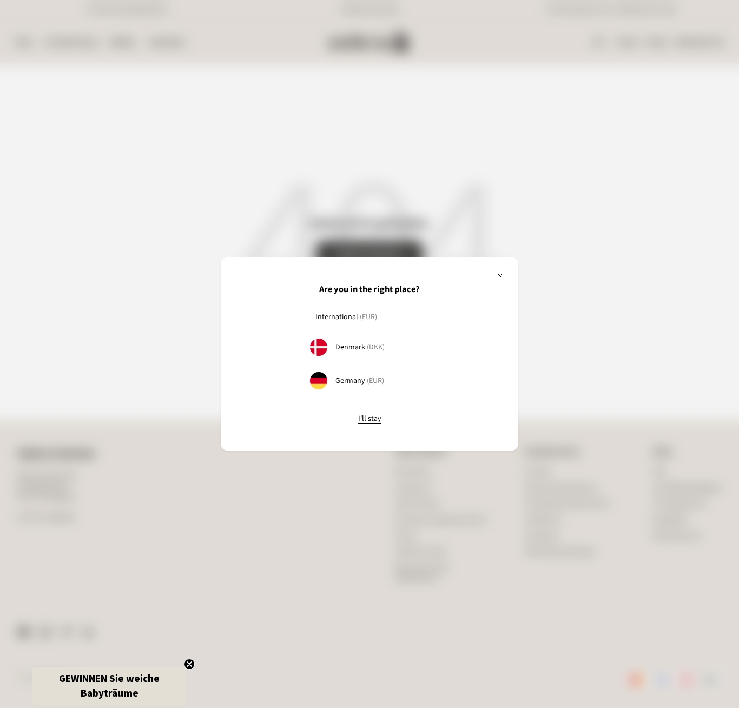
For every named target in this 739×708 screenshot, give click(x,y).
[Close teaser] (189, 664)
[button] (109, 686)
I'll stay (369, 419)
